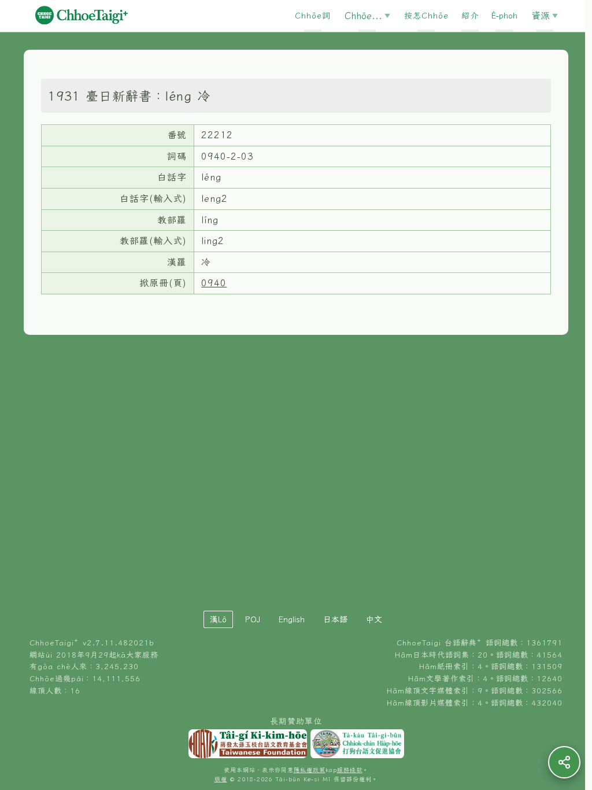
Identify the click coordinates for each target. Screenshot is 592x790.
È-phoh (504, 15)
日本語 (335, 619)
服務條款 (349, 770)
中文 (374, 619)
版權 (220, 779)
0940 (214, 283)
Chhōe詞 (313, 15)
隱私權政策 (309, 770)
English (292, 619)
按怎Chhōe (426, 15)
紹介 (470, 15)
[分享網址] (564, 762)
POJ (252, 619)
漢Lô (218, 619)
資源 (540, 15)
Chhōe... (363, 15)
